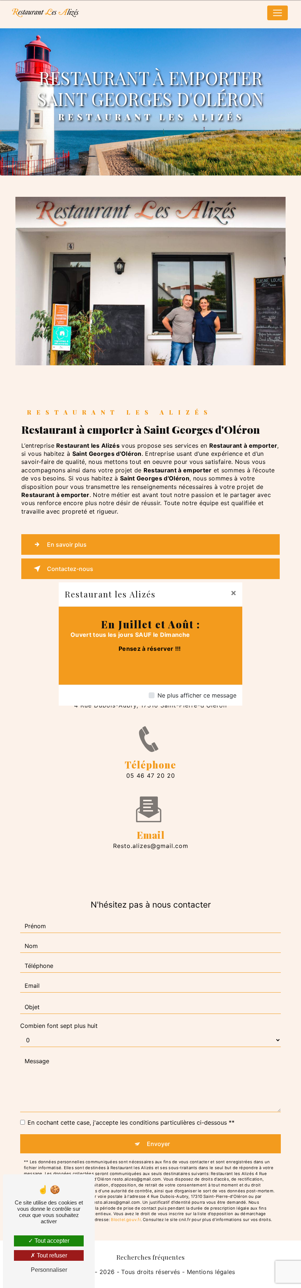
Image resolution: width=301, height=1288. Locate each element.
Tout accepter (51, 1241)
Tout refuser (51, 1255)
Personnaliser (49, 1270)
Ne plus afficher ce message (196, 695)
